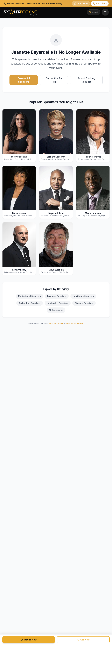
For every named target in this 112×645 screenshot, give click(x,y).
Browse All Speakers (24, 80)
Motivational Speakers (29, 296)
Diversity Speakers (84, 303)
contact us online (74, 323)
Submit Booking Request (86, 80)
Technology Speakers (30, 303)
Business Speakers (56, 296)
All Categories (56, 310)
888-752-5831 (56, 323)
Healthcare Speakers (83, 296)
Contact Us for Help (54, 80)
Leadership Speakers (57, 303)
